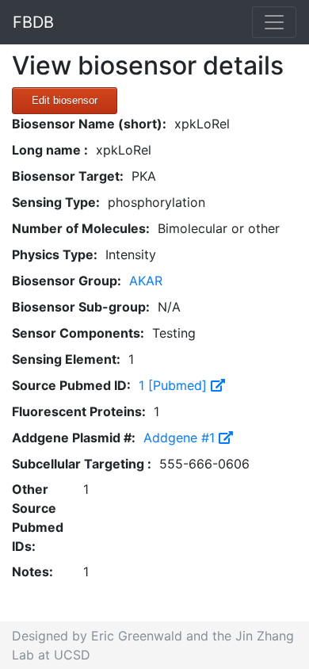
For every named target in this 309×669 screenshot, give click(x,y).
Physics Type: (54, 254)
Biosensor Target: (68, 176)
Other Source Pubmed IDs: (37, 517)
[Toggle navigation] (274, 22)
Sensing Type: (56, 202)
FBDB (33, 22)
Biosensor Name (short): (89, 124)
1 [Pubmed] (175, 385)
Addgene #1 (181, 437)
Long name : (50, 150)
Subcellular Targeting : (81, 464)
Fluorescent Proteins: (79, 411)
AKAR (145, 281)
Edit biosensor (64, 100)
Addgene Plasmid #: (73, 437)
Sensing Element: (66, 359)
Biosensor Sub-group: (81, 307)
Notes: (32, 571)
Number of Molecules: (81, 228)
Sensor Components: (78, 333)
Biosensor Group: (66, 281)
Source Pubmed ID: (71, 385)
